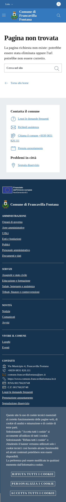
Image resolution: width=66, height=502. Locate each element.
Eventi (5, 347)
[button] (9, 4)
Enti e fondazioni (11, 238)
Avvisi (5, 322)
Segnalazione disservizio (15, 403)
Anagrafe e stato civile (14, 275)
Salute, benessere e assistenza (18, 286)
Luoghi (6, 341)
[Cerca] (58, 15)
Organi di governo (12, 222)
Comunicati (8, 316)
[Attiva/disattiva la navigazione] (4, 15)
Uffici (5, 233)
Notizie (6, 311)
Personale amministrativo (16, 250)
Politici (6, 244)
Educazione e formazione (16, 280)
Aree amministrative (13, 227)
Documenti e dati (11, 255)
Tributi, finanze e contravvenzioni (20, 291)
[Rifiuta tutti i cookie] (62, 412)
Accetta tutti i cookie (33, 493)
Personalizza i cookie (33, 483)
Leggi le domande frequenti (17, 392)
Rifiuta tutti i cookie (33, 474)
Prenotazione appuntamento (17, 397)
